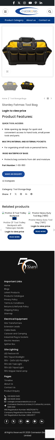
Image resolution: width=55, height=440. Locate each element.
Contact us (44, 20)
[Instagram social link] (20, 421)
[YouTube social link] (27, 421)
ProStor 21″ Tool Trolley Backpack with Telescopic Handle (14, 225)
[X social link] (15, 194)
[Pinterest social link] (21, 194)
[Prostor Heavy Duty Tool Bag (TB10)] (40, 214)
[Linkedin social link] (26, 194)
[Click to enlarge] (7, 71)
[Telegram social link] (31, 194)
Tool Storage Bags (18, 98)
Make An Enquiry (13, 174)
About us (31, 20)
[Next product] (51, 98)
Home (4, 98)
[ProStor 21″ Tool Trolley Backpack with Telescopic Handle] (14, 214)
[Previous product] (44, 98)
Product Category (14, 20)
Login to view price (14, 110)
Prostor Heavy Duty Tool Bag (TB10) (40, 221)
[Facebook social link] (10, 194)
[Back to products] (48, 98)
